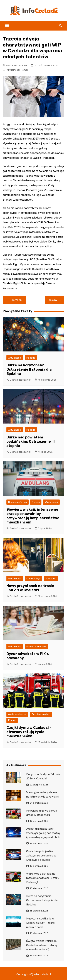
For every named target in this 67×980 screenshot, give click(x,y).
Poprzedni (16, 300)
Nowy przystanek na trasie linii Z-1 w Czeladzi (30, 588)
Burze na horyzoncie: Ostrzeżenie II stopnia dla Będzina (29, 369)
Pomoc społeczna (36, 646)
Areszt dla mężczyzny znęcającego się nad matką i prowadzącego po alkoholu (43, 833)
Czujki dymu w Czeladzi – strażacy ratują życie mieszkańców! (28, 731)
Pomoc (24, 70)
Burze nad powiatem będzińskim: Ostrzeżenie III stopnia (30, 441)
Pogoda (30, 357)
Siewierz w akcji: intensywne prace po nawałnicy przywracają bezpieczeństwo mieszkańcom (32, 515)
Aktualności (13, 70)
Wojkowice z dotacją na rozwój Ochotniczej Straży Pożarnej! (42, 878)
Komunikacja (33, 578)
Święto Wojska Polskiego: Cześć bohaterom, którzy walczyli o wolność (42, 945)
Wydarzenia (51, 502)
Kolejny (53, 300)
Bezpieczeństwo (17, 502)
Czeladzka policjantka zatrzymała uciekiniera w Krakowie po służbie (41, 855)
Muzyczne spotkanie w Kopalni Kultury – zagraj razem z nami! (40, 923)
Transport (51, 578)
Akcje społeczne (17, 714)
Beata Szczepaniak (17, 65)
